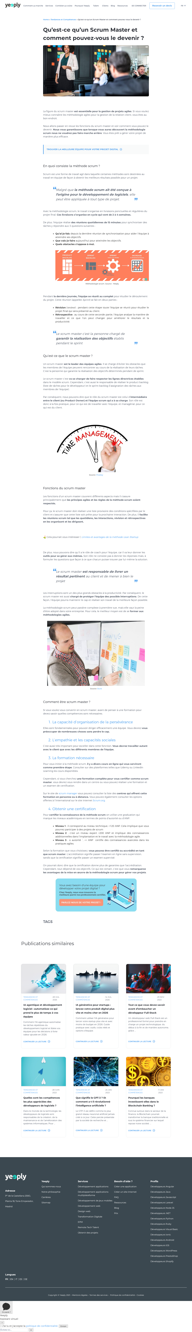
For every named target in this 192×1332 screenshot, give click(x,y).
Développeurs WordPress (163, 1250)
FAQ (116, 1197)
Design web (84, 1211)
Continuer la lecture (34, 1041)
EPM (80, 1222)
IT (16, 1279)
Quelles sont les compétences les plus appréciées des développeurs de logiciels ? (41, 1101)
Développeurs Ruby (160, 1224)
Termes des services (98, 1295)
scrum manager (68, 793)
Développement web (89, 1206)
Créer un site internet (125, 1192)
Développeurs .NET (160, 1213)
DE (25, 1279)
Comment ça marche (33, 6)
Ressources (122, 6)
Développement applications (93, 1186)
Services (49, 6)
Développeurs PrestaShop (164, 1256)
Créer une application (125, 1186)
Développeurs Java (160, 1192)
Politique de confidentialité (122, 1295)
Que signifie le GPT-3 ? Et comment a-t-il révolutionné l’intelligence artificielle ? (93, 1101)
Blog (113, 6)
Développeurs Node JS (162, 1208)
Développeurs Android (162, 1240)
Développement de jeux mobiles (95, 1200)
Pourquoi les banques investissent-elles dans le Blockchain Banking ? (143, 1101)
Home (46, 19)
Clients (105, 6)
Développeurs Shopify (162, 1261)
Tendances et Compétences (63, 19)
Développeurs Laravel (161, 1202)
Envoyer (63, 1326)
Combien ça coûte (63, 6)
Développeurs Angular (162, 1186)
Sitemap (46, 1202)
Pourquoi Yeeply (82, 6)
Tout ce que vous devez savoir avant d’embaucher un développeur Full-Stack (146, 1009)
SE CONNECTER (139, 6)
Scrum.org (99, 800)
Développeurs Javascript (163, 1197)
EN (11, 1279)
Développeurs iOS (159, 1245)
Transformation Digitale (90, 1216)
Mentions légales (80, 1295)
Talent (96, 6)
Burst (99, 688)
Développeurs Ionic (160, 1234)
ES (20, 1279)
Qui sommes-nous (51, 1186)
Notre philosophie (51, 1192)
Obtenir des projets (88, 1232)
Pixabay (99, 475)
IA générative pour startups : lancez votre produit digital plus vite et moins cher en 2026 (95, 1009)
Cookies (140, 1295)
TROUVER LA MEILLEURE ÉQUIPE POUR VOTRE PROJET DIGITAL (82, 149)
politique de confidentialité (42, 1326)
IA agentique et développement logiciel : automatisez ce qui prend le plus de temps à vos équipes (42, 1011)
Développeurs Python (161, 1218)
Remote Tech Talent (88, 1227)
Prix (116, 1213)
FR (182, 6)
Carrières (46, 1197)
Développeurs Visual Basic (164, 1229)
